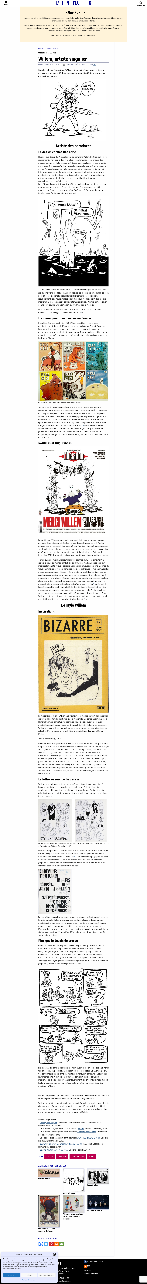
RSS (88, 1266)
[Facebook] (41, 1244)
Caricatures (62, 1156)
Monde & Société (52, 48)
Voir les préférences (46, 1275)
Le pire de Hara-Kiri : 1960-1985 (54, 1150)
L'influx (41, 48)
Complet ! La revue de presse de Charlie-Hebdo (61, 1143)
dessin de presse (78, 1156)
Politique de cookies (28, 1280)
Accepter (11, 1275)
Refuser (29, 1275)
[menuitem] (42, 48)
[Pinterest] (51, 1244)
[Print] (56, 1244)
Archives (87, 1270)
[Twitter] (46, 1244)
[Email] (61, 1244)
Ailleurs (81, 1128)
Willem (91, 1156)
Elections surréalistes (86, 1131)
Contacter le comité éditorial (59, 1281)
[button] (54, 1254)
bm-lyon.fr (91, 35)
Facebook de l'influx (95, 1261)
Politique (49, 1156)
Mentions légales (91, 1273)
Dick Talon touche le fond (88, 1137)
